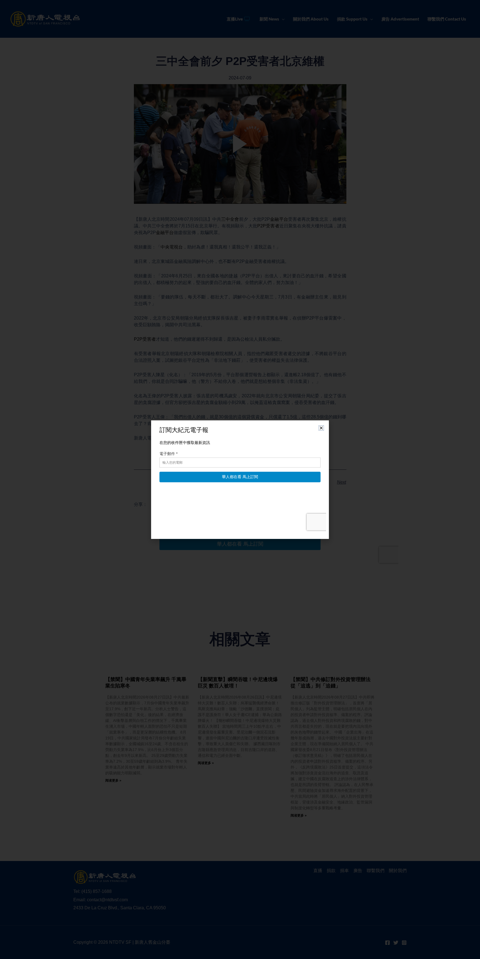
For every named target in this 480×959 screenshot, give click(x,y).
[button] (321, 428)
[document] (240, 479)
